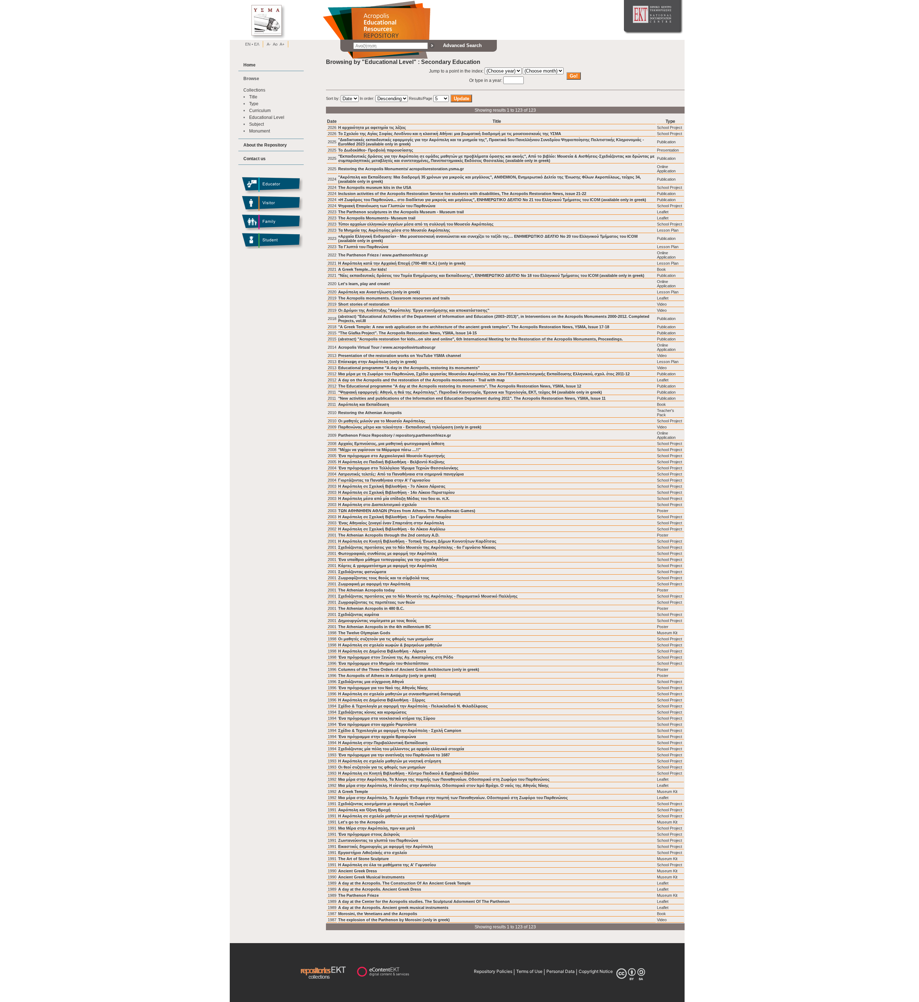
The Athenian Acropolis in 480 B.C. (371, 608)
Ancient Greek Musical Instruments (371, 877)
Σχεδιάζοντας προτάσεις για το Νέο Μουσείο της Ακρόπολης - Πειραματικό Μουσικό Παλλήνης (428, 596)
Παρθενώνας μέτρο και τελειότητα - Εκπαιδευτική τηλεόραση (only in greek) (409, 427)
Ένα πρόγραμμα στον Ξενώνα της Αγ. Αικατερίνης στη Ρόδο (395, 657)
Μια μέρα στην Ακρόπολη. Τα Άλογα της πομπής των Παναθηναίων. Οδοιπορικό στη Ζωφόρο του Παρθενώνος (444, 779)
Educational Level (266, 117)
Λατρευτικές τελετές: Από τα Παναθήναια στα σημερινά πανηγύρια (401, 474)
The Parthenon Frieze (358, 895)
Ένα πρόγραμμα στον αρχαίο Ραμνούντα (377, 724)
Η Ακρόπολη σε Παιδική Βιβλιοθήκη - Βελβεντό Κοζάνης (391, 462)
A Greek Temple (353, 791)
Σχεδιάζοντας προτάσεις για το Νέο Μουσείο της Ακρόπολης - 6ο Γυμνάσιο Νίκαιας (417, 547)
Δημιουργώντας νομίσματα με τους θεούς (377, 620)
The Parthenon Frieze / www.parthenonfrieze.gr (383, 255)
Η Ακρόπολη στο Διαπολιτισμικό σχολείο (377, 504)
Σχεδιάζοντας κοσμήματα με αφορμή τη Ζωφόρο (384, 804)
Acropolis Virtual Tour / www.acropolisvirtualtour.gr (386, 347)
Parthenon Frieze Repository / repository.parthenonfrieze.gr (394, 435)
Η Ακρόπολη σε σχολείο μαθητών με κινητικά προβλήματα (393, 816)
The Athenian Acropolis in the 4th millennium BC (384, 627)
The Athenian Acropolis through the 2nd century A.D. (388, 535)
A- (269, 44)
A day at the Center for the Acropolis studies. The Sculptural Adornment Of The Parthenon (424, 901)
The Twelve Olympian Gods (364, 633)
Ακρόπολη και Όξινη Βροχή (364, 810)
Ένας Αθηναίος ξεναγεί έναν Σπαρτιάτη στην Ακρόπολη (391, 523)
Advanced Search (462, 45)
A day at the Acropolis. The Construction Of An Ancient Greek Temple (404, 883)
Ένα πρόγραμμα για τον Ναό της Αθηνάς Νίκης (383, 688)
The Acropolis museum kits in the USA (374, 187)
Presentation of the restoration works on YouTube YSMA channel (399, 355)
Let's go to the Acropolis (361, 822)
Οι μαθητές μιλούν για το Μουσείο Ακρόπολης (381, 421)
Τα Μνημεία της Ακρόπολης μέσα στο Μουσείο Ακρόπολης (394, 230)
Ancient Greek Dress (357, 871)
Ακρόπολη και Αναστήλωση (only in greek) (379, 292)
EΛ (256, 44)
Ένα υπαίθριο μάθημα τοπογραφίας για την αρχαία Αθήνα (393, 559)
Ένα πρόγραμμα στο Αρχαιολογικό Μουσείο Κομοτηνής (391, 456)
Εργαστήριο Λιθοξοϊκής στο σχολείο (372, 852)
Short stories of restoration (363, 304)
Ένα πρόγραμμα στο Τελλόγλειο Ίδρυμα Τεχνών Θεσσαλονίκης (398, 468)
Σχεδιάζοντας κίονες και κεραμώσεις (372, 712)
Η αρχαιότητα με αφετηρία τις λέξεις (372, 127)
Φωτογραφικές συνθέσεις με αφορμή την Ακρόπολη (387, 553)
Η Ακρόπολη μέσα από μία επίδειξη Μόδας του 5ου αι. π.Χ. (393, 498)
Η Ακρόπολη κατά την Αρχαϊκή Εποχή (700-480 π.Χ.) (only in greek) (402, 263)
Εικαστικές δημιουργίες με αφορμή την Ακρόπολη (385, 846)
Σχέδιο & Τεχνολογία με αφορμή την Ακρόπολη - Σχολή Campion (399, 730)
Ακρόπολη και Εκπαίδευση (363, 404)
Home (249, 64)
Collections (254, 90)
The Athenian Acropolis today (366, 590)
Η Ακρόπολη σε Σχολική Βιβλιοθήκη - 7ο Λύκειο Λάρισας (391, 486)
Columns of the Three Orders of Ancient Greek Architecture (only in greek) (408, 669)
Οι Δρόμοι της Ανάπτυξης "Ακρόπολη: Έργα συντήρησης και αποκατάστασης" (413, 310)
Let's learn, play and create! (364, 284)
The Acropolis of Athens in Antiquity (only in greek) (387, 675)
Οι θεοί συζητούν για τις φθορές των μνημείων (381, 767)
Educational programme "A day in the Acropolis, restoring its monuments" (409, 368)
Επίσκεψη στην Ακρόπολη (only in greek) (377, 361)
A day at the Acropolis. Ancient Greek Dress (379, 889)
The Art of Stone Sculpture (363, 859)
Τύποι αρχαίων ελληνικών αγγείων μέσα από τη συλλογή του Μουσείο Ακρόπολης (416, 224)
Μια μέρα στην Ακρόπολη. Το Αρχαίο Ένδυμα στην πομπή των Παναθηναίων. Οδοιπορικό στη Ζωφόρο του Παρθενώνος (453, 797)
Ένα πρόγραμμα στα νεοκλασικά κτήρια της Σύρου (386, 718)
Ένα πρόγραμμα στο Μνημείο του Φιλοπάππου (383, 663)
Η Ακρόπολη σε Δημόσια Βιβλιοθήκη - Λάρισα (382, 651)
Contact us (254, 158)
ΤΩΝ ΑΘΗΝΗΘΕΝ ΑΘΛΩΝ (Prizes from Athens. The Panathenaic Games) (406, 511)
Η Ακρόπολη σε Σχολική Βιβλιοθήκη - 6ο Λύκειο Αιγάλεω (391, 529)
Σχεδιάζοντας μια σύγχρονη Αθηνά (371, 681)
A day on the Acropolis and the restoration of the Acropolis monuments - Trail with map (421, 380)
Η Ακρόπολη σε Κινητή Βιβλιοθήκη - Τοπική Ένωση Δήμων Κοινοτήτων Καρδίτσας (417, 541)
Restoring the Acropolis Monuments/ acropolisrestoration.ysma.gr (401, 169)
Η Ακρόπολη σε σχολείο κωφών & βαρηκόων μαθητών (390, 645)
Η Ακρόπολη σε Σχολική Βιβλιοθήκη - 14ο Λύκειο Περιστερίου (396, 492)
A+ (282, 44)
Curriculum (260, 110)
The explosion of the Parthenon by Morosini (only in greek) (394, 920)
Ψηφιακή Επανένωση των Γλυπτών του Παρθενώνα (386, 206)
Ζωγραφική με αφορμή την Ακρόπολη (374, 584)
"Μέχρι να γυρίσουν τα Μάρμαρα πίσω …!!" (379, 449)
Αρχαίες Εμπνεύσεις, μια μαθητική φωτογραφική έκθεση (391, 443)
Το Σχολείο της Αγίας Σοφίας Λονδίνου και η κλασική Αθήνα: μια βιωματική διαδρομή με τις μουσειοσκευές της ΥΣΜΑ (449, 133)
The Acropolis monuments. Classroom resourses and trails (394, 298)
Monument (259, 131)
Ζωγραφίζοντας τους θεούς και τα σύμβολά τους (383, 578)
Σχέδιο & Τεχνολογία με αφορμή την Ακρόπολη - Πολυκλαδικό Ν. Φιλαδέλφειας (413, 706)
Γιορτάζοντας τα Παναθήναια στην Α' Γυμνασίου (384, 480)
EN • (249, 44)
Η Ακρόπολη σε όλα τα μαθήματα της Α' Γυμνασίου (387, 865)
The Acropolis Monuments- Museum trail (376, 218)
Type (253, 103)
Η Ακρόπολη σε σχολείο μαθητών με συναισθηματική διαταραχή (399, 694)
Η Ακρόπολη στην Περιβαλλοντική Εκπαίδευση (383, 743)
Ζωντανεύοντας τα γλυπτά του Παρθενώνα (378, 840)
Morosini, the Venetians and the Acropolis (377, 913)
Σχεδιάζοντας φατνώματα (362, 572)
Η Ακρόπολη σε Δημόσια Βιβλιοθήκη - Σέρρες (381, 700)
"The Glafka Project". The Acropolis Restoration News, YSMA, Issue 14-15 (407, 333)
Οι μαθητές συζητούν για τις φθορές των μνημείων (385, 639)
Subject (256, 124)
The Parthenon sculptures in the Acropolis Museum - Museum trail (401, 212)
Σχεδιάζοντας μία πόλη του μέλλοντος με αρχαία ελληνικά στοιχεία (401, 749)
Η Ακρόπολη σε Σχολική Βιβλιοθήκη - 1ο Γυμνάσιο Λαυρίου (394, 517)
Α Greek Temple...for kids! (362, 269)
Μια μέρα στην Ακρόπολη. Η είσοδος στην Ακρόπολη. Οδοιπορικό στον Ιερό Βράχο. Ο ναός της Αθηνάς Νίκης (443, 785)
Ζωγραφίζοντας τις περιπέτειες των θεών (376, 602)
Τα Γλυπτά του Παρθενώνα (363, 247)
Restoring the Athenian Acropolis (370, 412)
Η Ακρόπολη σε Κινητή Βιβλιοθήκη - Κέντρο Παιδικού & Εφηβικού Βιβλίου (408, 773)
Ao (275, 44)
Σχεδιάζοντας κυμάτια (358, 614)
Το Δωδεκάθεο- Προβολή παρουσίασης (375, 150)
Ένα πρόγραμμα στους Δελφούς (369, 834)
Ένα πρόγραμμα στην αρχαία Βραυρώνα (377, 736)
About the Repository (265, 145)
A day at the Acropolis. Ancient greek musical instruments (393, 907)
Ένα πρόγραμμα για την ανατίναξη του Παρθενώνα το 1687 (394, 755)
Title (253, 96)
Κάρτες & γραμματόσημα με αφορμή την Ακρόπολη (387, 565)
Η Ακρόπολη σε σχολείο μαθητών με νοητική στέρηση (389, 761)
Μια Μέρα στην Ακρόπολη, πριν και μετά (376, 828)
